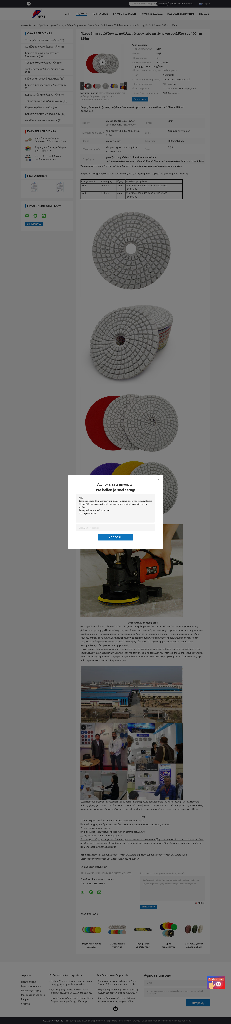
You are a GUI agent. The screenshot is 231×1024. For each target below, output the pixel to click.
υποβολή (115, 537)
